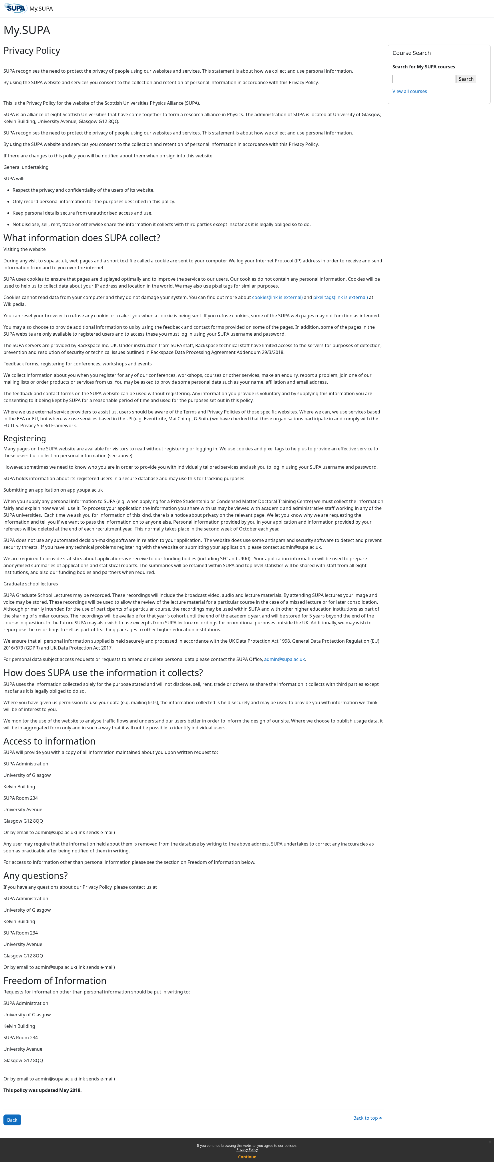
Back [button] (12, 1120)
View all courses (410, 91)
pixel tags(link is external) (340, 297)
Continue (247, 1156)
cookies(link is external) (277, 297)
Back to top (366, 1118)
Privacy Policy (247, 1149)
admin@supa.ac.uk (284, 659)
